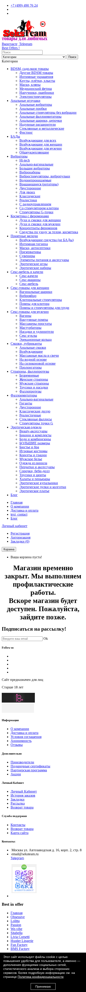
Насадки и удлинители (36, 331)
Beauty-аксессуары (33, 431)
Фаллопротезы (30, 391)
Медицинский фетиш (35, 89)
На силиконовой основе (37, 363)
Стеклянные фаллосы (35, 419)
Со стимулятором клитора (39, 208)
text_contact (19, 514)
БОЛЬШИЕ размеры (34, 443)
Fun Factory (19, 945)
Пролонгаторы (30, 367)
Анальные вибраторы (35, 104)
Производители (22, 762)
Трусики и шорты (32, 475)
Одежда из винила (33, 463)
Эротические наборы (35, 268)
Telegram (25, 44)
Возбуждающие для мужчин (40, 148)
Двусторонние (30, 188)
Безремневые (29, 375)
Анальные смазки (32, 347)
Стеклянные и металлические (41, 128)
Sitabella (16, 933)
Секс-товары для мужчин (30, 312)
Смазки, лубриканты (26, 343)
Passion (16, 925)
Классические (29, 196)
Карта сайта (19, 833)
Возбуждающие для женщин (40, 144)
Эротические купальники (38, 483)
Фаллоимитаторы (24, 395)
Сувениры (27, 256)
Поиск (72, 57)
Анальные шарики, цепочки (40, 120)
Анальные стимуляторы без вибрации (48, 112)
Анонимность (21, 741)
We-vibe (16, 929)
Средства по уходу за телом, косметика (48, 232)
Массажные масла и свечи (39, 355)
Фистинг (26, 132)
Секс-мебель (28, 284)
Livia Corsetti (20, 937)
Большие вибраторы (34, 168)
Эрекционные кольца (35, 339)
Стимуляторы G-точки (36, 212)
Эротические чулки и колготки (42, 487)
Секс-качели (28, 276)
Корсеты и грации (33, 455)
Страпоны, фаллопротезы (30, 371)
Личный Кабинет (24, 791)
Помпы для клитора (34, 304)
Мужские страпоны (34, 383)
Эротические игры (33, 264)
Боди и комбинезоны (35, 439)
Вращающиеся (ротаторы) (38, 184)
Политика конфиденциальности (41, 977)
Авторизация (20, 537)
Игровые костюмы (33, 451)
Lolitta (15, 921)
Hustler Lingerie (22, 941)
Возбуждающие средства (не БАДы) (46, 240)
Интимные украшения (36, 77)
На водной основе (33, 359)
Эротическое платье (34, 491)
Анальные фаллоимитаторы (40, 116)
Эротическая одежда (26, 427)
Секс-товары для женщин (30, 288)
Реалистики (28, 200)
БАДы (15, 136)
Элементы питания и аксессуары (44, 260)
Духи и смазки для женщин (40, 220)
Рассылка (18, 803)
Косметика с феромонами (30, 216)
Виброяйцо (27, 296)
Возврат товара (22, 807)
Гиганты (25, 403)
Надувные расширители (37, 124)
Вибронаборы (29, 172)
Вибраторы (19, 156)
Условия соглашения (26, 737)
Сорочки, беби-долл (34, 471)
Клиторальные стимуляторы (40, 300)
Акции (16, 774)
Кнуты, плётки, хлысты (37, 81)
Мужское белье (30, 459)
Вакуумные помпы (33, 320)
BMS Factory (20, 949)
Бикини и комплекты (35, 435)
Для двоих (27, 192)
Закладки (17, 799)
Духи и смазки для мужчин (39, 224)
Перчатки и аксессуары (37, 467)
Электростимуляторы (35, 96)
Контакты (18, 825)
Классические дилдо (34, 411)
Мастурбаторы (30, 327)
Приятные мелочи (24, 236)
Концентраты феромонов (38, 228)
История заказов (23, 795)
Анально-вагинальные (36, 164)
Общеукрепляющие (34, 152)
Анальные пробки (33, 108)
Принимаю (43, 986)
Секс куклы (28, 335)
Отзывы (17, 745)
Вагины (25, 316)
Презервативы (30, 252)
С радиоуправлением (35, 204)
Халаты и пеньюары (34, 479)
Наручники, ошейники (36, 92)
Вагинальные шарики (35, 292)
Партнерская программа (29, 770)
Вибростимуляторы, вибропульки (44, 176)
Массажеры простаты (35, 324)
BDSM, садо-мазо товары (30, 69)
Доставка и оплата (24, 510)
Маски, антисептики (34, 248)
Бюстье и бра (29, 447)
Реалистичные (30, 415)
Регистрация (20, 533)
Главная (16, 502)
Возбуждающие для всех (37, 140)
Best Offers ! (11, 48)
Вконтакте (9, 44)
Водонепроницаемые (35, 180)
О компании (20, 506)
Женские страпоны (33, 379)
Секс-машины (30, 280)
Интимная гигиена (33, 244)
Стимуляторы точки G (36, 423)
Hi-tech (24, 160)
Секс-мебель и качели (27, 272)
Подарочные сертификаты (30, 766)
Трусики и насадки (33, 387)
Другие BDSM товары (36, 73)
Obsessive (18, 917)
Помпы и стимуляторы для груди (44, 308)
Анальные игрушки (25, 100)
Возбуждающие (31, 351)
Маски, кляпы (30, 85)
